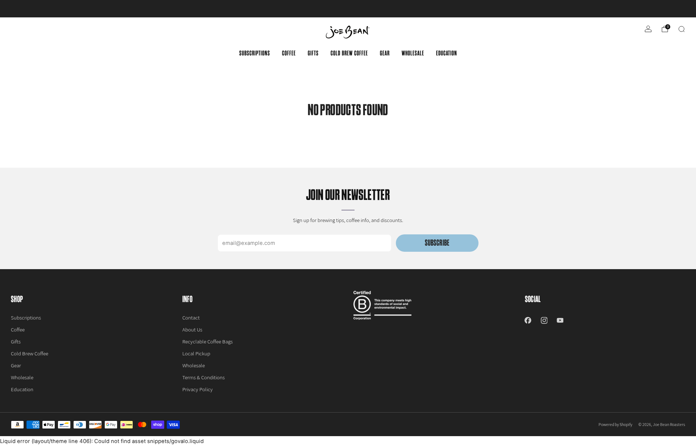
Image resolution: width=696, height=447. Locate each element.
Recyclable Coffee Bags (207, 341)
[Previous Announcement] (39, 8)
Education (446, 53)
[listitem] (348, 8)
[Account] (648, 29)
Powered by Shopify (615, 424)
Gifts (313, 53)
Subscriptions (254, 53)
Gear (385, 53)
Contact (191, 317)
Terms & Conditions (203, 377)
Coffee (289, 53)
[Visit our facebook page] (528, 320)
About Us (192, 329)
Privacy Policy (197, 389)
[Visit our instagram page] (544, 320)
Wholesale (413, 53)
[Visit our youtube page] (560, 320)
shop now (404, 9)
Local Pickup (196, 353)
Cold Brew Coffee (349, 53)
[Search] (681, 29)
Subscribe (437, 242)
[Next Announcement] (656, 8)
